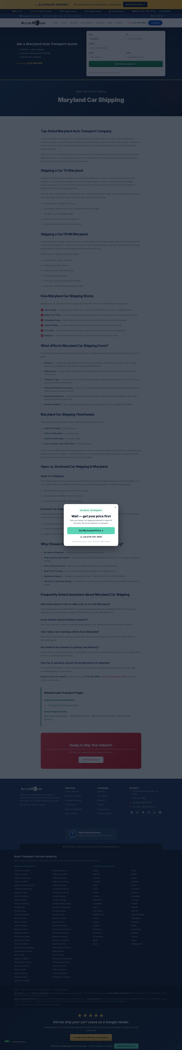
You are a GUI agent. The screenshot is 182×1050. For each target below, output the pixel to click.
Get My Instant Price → (91, 530)
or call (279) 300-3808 (91, 537)
